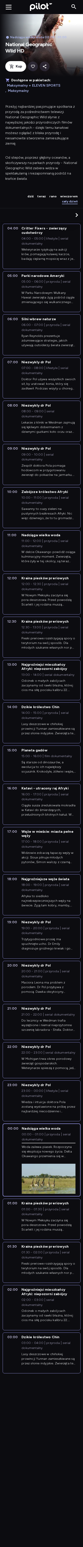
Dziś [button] (30, 196)
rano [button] (53, 196)
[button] (77, 215)
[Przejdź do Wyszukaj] (73, 7)
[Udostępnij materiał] (45, 66)
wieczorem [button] (69, 196)
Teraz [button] (41, 196)
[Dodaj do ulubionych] (33, 66)
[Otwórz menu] (8, 7)
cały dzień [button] (70, 201)
